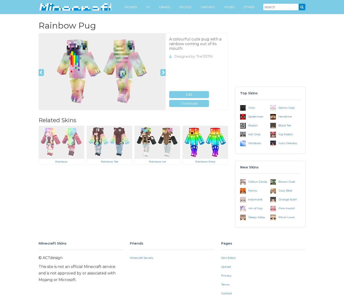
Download (189, 103)
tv (148, 7)
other (248, 7)
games (164, 7)
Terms (225, 284)
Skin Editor (228, 258)
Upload (226, 266)
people (185, 7)
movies (130, 7)
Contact (226, 293)
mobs (229, 7)
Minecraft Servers (141, 258)
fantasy (208, 7)
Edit (189, 95)
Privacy (226, 275)
